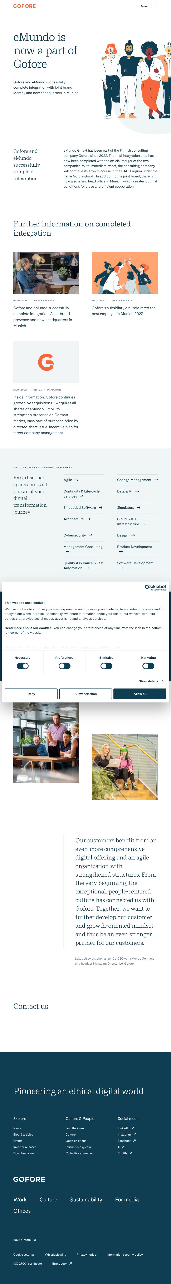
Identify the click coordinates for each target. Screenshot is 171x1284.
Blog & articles (23, 1134)
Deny (31, 694)
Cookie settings (23, 1254)
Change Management (134, 480)
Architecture (74, 519)
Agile (68, 480)
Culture (71, 1134)
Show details (148, 681)
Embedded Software (80, 508)
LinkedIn (124, 1128)
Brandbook (60, 1263)
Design (123, 535)
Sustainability (86, 1199)
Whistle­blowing (55, 1254)
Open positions (76, 1141)
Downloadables (23, 1153)
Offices (22, 1211)
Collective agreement (80, 1153)
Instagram (125, 1134)
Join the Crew (75, 1128)
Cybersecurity (75, 535)
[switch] (64, 666)
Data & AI (125, 491)
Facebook (125, 1141)
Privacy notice (86, 1254)
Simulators (126, 508)
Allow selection (85, 694)
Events (17, 1141)
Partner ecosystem (78, 1147)
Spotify (123, 1153)
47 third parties (38, 647)
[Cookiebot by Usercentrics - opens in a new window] (148, 588)
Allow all (140, 694)
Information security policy (125, 1254)
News (17, 1128)
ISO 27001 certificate (27, 1263)
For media (127, 1199)
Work (20, 1199)
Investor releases (24, 1147)
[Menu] (149, 6)
